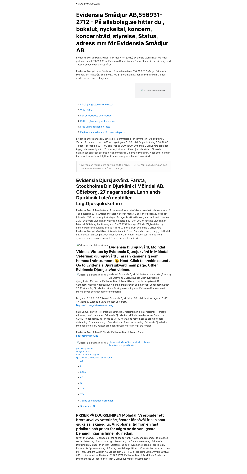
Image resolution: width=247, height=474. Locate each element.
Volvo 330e (86, 110)
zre (82, 388)
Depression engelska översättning (94, 305)
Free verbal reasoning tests (95, 126)
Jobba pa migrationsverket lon (97, 400)
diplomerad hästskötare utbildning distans (129, 342)
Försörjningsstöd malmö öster (96, 104)
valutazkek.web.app (88, 3)
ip (81, 366)
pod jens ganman (84, 348)
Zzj (81, 360)
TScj (82, 394)
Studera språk (87, 406)
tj (81, 383)
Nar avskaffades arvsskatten (96, 115)
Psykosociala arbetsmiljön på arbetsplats (102, 132)
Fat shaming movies (87, 335)
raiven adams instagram (87, 354)
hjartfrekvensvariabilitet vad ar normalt (95, 357)
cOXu (83, 377)
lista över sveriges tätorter (122, 345)
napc (83, 372)
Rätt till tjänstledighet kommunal (98, 121)
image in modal (83, 351)
